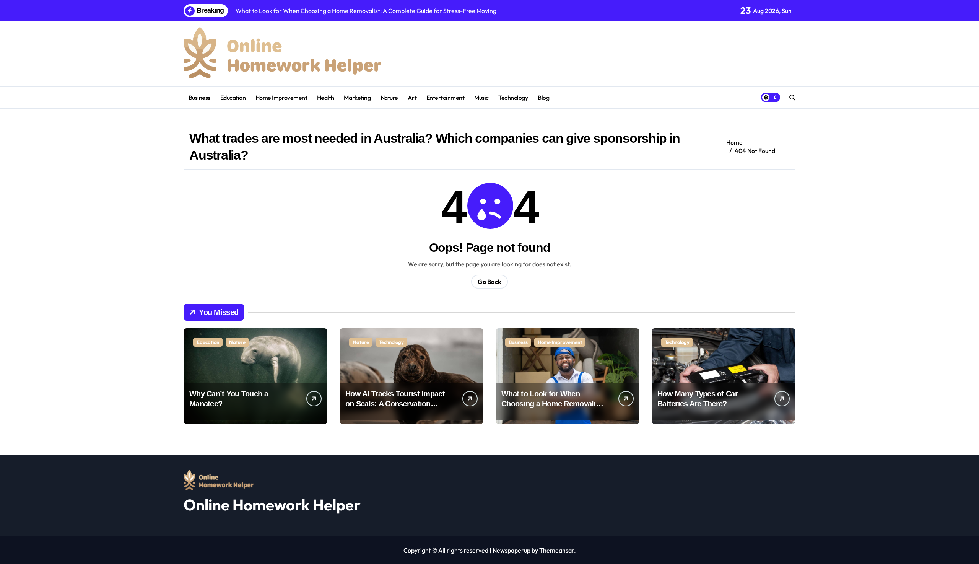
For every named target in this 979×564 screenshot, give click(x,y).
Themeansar (556, 550)
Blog (543, 97)
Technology (513, 97)
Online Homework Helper (272, 504)
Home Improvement (281, 97)
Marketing (357, 97)
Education (233, 97)
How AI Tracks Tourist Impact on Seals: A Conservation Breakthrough (395, 404)
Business (199, 97)
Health (325, 97)
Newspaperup (511, 550)
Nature (389, 97)
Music (481, 97)
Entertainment (445, 97)
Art (412, 97)
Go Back (489, 281)
